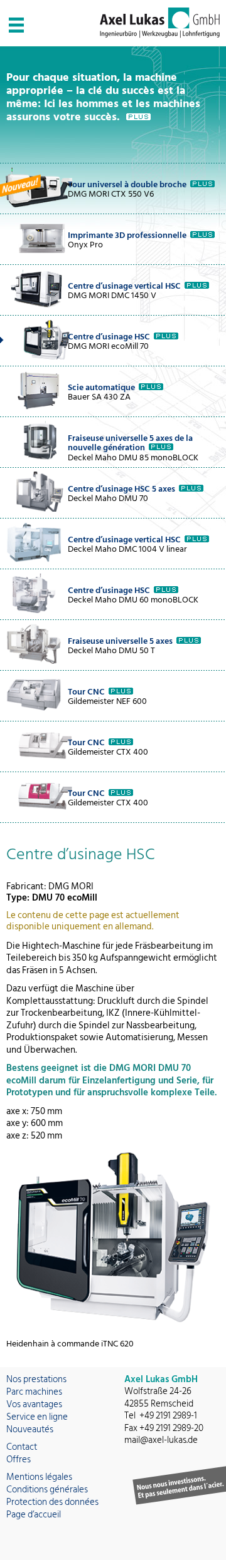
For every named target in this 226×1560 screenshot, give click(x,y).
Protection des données (52, 1502)
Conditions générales (47, 1489)
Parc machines (34, 1392)
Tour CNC (86, 691)
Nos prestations (36, 1379)
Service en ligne (37, 1417)
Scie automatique (101, 387)
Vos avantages (34, 1404)
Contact (21, 1447)
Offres (18, 1459)
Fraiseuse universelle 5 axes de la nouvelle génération (130, 443)
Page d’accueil (33, 1514)
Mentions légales (39, 1477)
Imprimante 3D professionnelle (127, 235)
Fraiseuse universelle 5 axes (120, 641)
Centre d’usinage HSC (109, 336)
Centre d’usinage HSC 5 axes (121, 489)
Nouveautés (29, 1429)
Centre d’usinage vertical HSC (124, 286)
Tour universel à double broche (127, 184)
